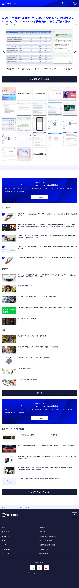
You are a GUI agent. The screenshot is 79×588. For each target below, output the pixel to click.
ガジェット (5, 536)
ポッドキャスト (7, 549)
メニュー (69, 3)
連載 (3, 527)
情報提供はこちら (45, 553)
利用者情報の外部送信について (49, 536)
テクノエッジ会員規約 (46, 540)
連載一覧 (39, 393)
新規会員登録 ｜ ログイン (74, 3)
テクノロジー (6, 532)
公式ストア (5, 553)
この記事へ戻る (39, 79)
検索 (63, 3)
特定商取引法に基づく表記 (47, 545)
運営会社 (42, 527)
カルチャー (5, 545)
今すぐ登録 (39, 197)
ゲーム (4, 540)
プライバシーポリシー (46, 532)
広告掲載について (45, 549)
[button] (4, 51)
